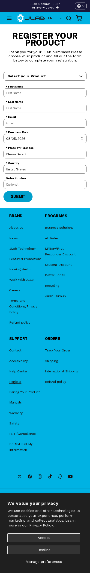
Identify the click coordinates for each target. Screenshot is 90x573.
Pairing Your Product (24, 392)
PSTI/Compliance (22, 434)
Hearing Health (20, 269)
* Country (12, 163)
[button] (81, 6)
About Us (16, 227)
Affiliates (51, 238)
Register (15, 381)
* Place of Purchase (20, 147)
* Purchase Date (17, 132)
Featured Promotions (25, 259)
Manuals (15, 402)
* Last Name (14, 101)
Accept (44, 537)
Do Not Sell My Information (21, 447)
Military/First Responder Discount (60, 251)
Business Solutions (59, 227)
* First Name (15, 86)
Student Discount (58, 264)
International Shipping (61, 371)
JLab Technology (22, 248)
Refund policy (19, 322)
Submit (18, 197)
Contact (15, 350)
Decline (44, 550)
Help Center (18, 371)
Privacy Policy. (41, 525)
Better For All (55, 275)
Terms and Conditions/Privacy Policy (23, 306)
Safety (14, 423)
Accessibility (18, 361)
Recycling (52, 285)
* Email (11, 117)
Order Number (16, 178)
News (13, 238)
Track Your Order (57, 350)
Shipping (51, 361)
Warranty (16, 413)
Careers (15, 290)
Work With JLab (21, 279)
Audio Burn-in (55, 296)
